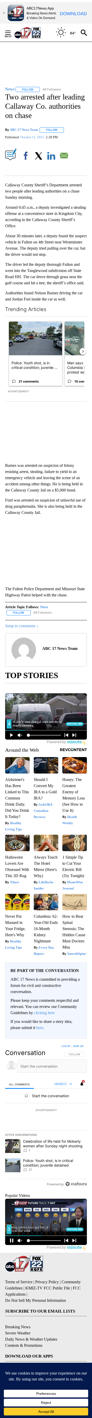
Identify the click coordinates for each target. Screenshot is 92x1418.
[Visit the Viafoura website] (76, 1184)
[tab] (19, 1084)
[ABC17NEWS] (33, 32)
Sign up (78, 1046)
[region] (46, 1116)
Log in (65, 1046)
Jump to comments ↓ (21, 626)
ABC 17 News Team (24, 130)
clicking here (44, 1013)
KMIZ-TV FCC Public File (47, 1288)
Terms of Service (18, 1282)
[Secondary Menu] (11, 33)
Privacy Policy (47, 1282)
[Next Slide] (82, 351)
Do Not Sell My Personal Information (35, 1300)
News (44, 607)
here (39, 1027)
